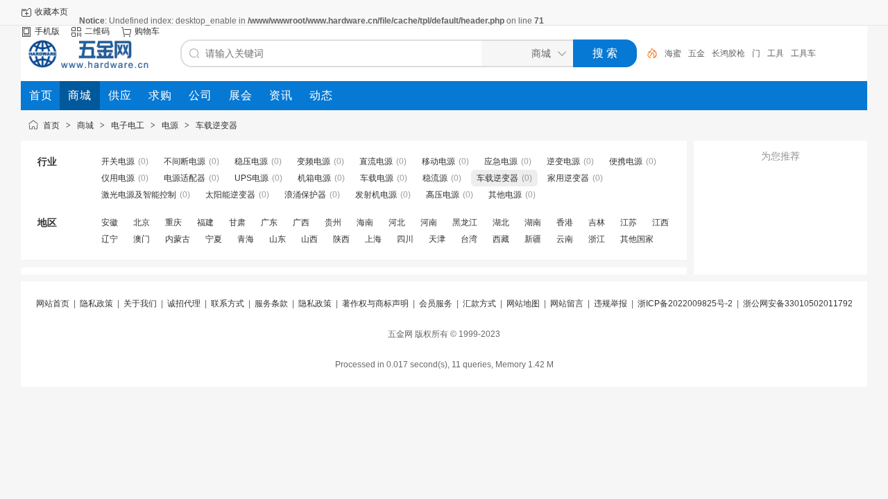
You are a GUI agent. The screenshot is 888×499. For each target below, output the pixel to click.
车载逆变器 (216, 125)
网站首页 (52, 303)
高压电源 (442, 195)
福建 (205, 222)
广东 (269, 222)
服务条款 (271, 303)
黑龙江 (464, 222)
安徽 (109, 222)
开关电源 (118, 161)
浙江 (596, 239)
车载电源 (376, 178)
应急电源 (501, 161)
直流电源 (376, 161)
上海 (373, 239)
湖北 (501, 222)
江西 (660, 222)
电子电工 (127, 125)
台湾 (469, 239)
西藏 (501, 239)
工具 (775, 53)
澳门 (141, 239)
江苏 (628, 222)
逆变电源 (563, 161)
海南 (365, 222)
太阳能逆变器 (230, 195)
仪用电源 (118, 178)
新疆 (532, 239)
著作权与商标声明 (375, 303)
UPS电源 (251, 178)
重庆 (173, 222)
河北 (396, 222)
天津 (437, 239)
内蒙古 (177, 239)
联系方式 (227, 303)
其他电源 (505, 195)
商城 (85, 125)
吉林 (596, 222)
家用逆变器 (568, 178)
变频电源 (313, 161)
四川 (405, 239)
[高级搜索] (647, 53)
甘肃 (237, 222)
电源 (170, 125)
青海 (245, 239)
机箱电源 (314, 178)
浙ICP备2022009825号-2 (685, 303)
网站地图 (523, 303)
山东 (277, 239)
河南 (428, 222)
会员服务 (435, 303)
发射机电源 (376, 195)
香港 (564, 222)
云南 (564, 239)
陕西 (341, 239)
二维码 (97, 31)
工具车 (803, 53)
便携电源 (625, 161)
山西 (309, 239)
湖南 (532, 222)
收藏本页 (51, 12)
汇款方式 (479, 303)
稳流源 (434, 178)
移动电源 (438, 161)
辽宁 (109, 239)
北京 (141, 222)
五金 (696, 53)
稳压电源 (251, 161)
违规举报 (610, 303)
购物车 (147, 31)
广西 (301, 222)
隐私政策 (96, 303)
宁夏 (213, 239)
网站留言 (566, 303)
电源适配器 (184, 178)
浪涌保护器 (305, 195)
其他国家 (637, 239)
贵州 (333, 222)
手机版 (47, 31)
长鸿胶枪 (728, 53)
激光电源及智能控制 (138, 195)
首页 (51, 125)
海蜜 (673, 53)
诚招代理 (183, 303)
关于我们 (140, 303)
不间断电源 (184, 161)
